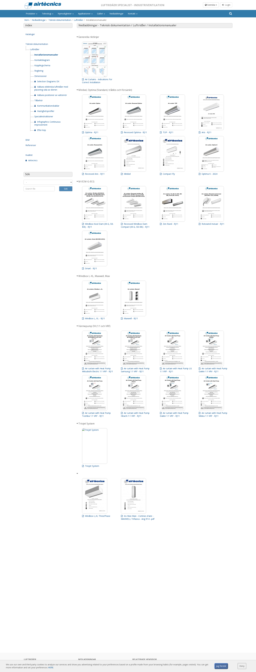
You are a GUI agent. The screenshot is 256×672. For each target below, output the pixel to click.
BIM (27, 139)
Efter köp (41, 130)
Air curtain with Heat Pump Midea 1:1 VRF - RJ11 (213, 414)
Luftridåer (78, 20)
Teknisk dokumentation (59, 20)
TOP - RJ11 (168, 132)
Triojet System (87, 423)
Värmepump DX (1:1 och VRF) (95, 326)
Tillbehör (38, 100)
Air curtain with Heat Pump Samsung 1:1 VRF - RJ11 (135, 370)
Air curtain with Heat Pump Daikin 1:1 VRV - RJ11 (213, 370)
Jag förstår (221, 666)
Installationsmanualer (46, 54)
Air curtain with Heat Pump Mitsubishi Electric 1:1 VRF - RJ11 (98, 370)
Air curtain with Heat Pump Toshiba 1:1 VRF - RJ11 (96, 414)
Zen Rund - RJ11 (170, 223)
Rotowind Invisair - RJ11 (212, 223)
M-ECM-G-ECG (87, 181)
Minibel (127, 173)
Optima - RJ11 (91, 132)
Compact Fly (168, 173)
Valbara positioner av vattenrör (52, 95)
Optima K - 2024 (209, 173)
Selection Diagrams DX (48, 81)
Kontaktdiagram (42, 60)
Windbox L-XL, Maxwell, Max (95, 276)
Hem (26, 20)
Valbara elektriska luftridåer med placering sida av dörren (51, 88)
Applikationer (84, 13)
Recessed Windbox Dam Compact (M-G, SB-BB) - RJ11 (135, 225)
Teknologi (47, 13)
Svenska (211, 4)
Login (227, 4)
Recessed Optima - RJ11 (135, 132)
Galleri (100, 13)
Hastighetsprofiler (45, 111)
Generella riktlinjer (89, 37)
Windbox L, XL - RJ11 (94, 318)
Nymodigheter (65, 13)
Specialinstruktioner (43, 116)
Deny (241, 666)
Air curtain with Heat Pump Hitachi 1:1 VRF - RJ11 (135, 414)
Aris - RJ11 (206, 132)
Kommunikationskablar (48, 105)
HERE (50, 667)
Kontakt (132, 13)
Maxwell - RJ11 (131, 318)
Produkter (31, 13)
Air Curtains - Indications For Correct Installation (97, 81)
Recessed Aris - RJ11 (94, 173)
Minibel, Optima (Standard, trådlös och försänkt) (106, 90)
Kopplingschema (42, 65)
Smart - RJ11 (91, 268)
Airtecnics (32, 160)
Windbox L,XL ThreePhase (97, 516)
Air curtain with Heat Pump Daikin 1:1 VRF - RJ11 (174, 414)
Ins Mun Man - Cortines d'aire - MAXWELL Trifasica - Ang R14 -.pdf (137, 517)
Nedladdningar (116, 13)
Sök (66, 188)
